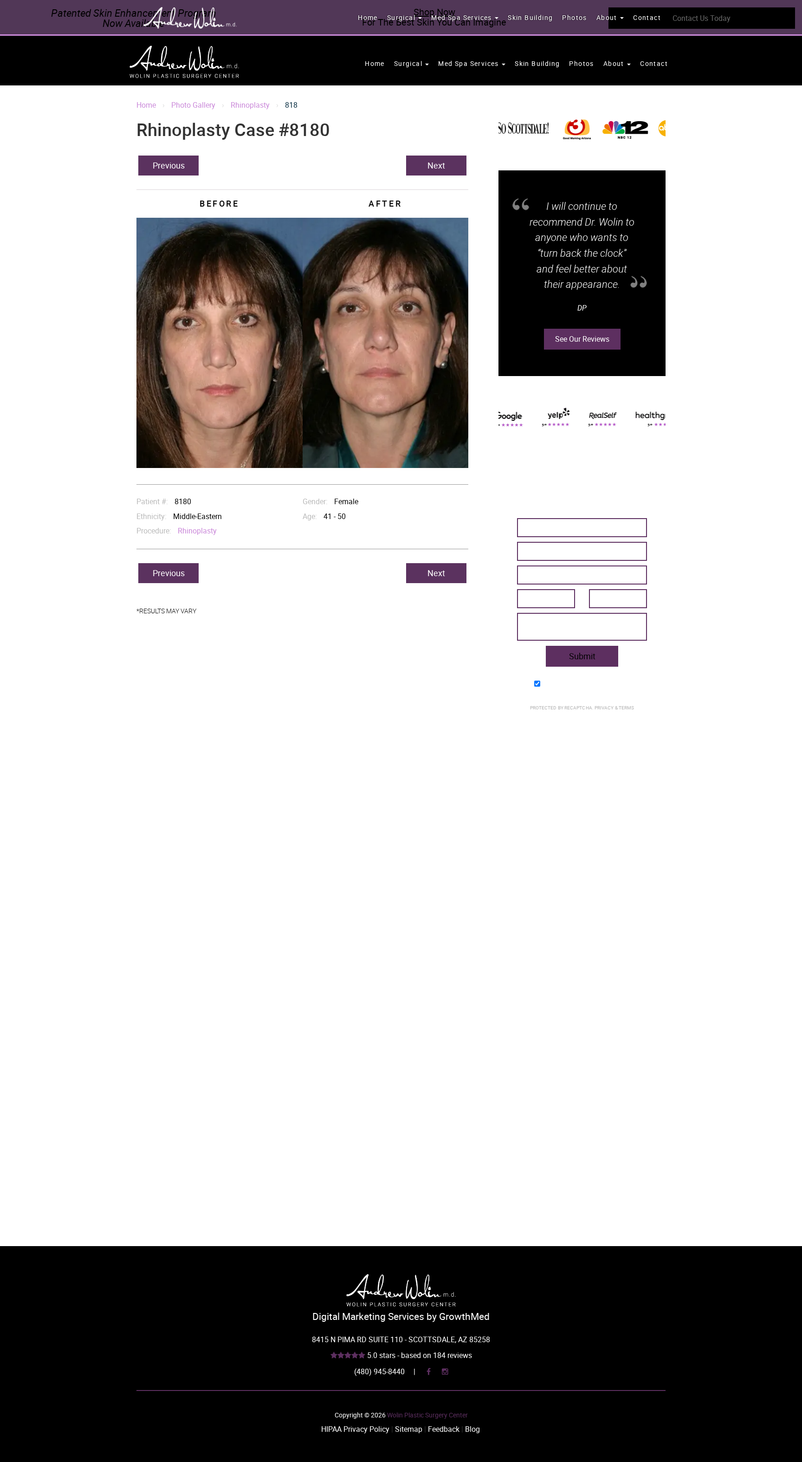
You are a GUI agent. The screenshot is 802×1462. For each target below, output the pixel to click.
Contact (647, 17)
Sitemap (408, 1429)
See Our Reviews (582, 323)
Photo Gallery (193, 105)
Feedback (443, 1429)
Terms (626, 708)
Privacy (605, 708)
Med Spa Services (462, 17)
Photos (574, 17)
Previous (169, 165)
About (607, 17)
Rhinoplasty (250, 105)
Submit (582, 656)
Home (368, 17)
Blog (472, 1429)
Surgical (402, 17)
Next (436, 165)
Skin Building (530, 17)
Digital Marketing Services (368, 1316)
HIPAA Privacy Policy (355, 1429)
